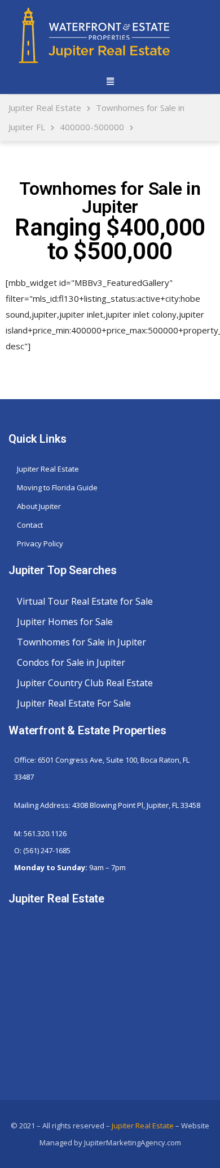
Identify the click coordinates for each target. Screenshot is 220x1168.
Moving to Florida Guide (57, 487)
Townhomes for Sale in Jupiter (81, 642)
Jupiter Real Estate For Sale (74, 703)
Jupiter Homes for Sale (65, 621)
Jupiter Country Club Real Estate (85, 683)
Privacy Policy (40, 543)
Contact (30, 525)
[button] (110, 80)
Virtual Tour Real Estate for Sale (85, 601)
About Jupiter (39, 506)
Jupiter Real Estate (48, 469)
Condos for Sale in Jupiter (71, 662)
